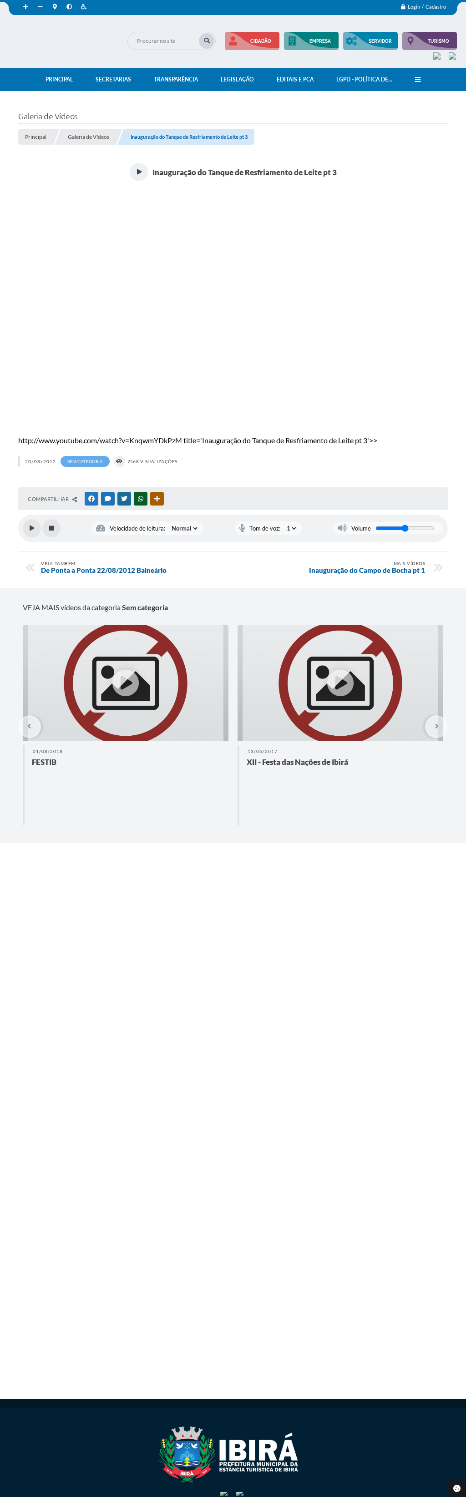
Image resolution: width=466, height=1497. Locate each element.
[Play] (32, 528)
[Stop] (51, 528)
